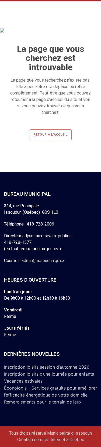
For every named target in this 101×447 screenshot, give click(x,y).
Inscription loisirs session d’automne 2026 (46, 367)
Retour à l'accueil (51, 134)
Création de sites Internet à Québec (50, 439)
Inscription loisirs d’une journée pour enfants (49, 374)
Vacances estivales (23, 381)
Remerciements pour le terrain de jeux (43, 402)
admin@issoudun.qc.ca (43, 260)
